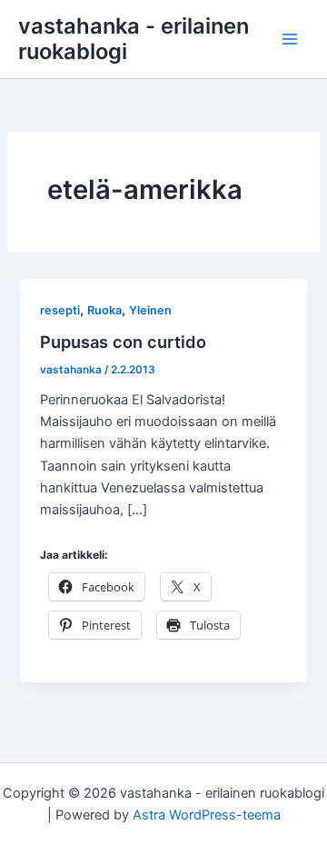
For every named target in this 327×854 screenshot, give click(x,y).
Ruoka (104, 310)
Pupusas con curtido (123, 342)
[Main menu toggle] (290, 39)
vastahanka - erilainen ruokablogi (133, 39)
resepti (60, 310)
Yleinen (150, 310)
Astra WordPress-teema (207, 815)
